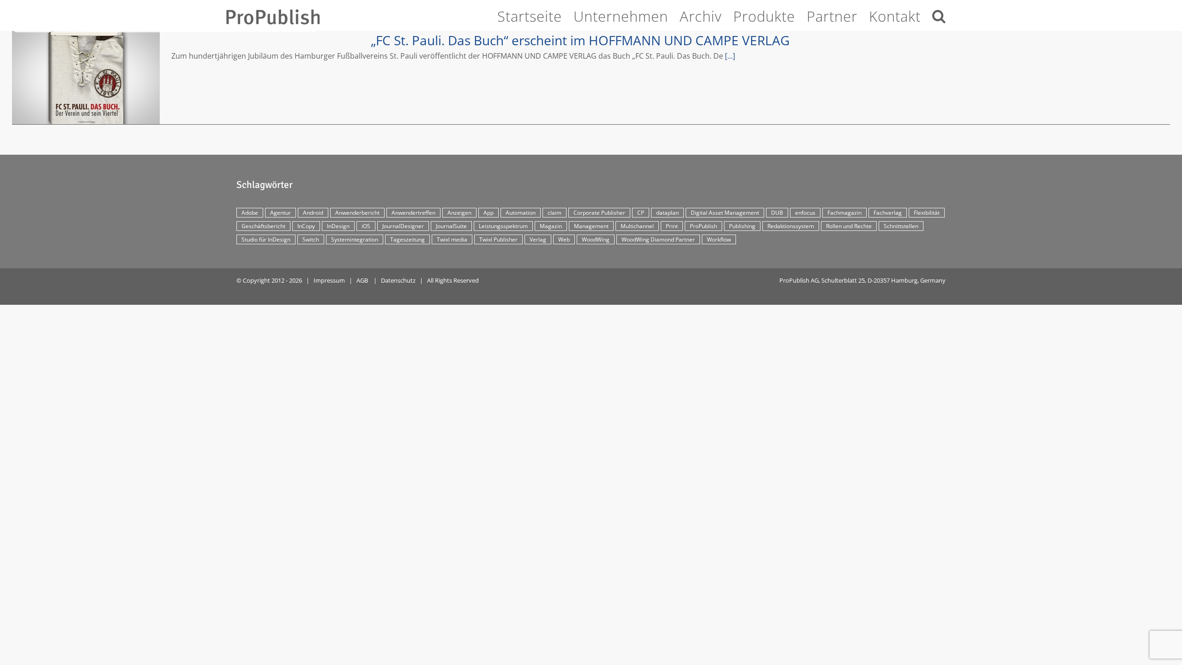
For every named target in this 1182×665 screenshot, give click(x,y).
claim (554, 213)
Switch (310, 239)
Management (591, 226)
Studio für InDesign (265, 239)
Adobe (249, 213)
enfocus (805, 213)
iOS (366, 226)
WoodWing (595, 239)
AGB (362, 280)
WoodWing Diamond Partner (658, 239)
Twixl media (452, 239)
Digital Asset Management (725, 213)
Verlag (538, 239)
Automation (521, 213)
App (488, 213)
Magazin (551, 226)
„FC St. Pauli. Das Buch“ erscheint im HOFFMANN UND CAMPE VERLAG (86, 77)
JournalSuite (451, 226)
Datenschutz (398, 280)
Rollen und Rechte (849, 226)
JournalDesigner (403, 226)
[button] (939, 14)
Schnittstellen (901, 226)
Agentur (280, 213)
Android (313, 213)
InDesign (338, 226)
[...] (730, 56)
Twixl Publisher (498, 239)
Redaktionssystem (790, 226)
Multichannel (637, 226)
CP (640, 213)
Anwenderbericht (357, 213)
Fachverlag (888, 213)
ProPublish (703, 226)
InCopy (306, 226)
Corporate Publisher (599, 213)
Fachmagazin (844, 213)
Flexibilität (927, 213)
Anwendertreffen (413, 213)
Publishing (742, 226)
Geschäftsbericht (263, 226)
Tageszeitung (407, 239)
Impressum (329, 280)
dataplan (667, 213)
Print (672, 226)
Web (564, 239)
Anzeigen (459, 213)
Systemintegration (354, 239)
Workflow (719, 239)
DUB (777, 213)
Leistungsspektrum (503, 226)
